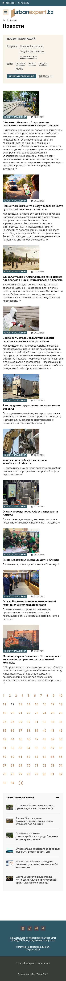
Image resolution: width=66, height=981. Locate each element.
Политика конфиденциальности (33, 947)
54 (28, 748)
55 (36, 748)
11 (4, 704)
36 (12, 730)
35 (4, 730)
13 (20, 704)
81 (52, 774)
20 (12, 713)
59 (4, 757)
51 (4, 748)
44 (12, 739)
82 (60, 774)
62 (28, 757)
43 (4, 739)
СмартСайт (42, 974)
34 (60, 722)
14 (28, 704)
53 (20, 748)
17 (52, 704)
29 (20, 722)
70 (28, 765)
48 (44, 739)
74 (60, 765)
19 (4, 713)
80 (44, 774)
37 (20, 730)
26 (60, 713)
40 (44, 730)
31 (36, 722)
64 (44, 757)
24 (44, 713)
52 (12, 748)
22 (28, 713)
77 (20, 774)
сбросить (44, 75)
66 (60, 757)
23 (36, 713)
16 (44, 704)
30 (28, 722)
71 (36, 765)
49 (52, 739)
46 (28, 739)
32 (44, 722)
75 (4, 774)
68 (12, 765)
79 (36, 774)
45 (20, 739)
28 (12, 722)
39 (36, 730)
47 (36, 739)
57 (52, 748)
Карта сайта (33, 949)
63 (36, 757)
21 (20, 713)
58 (60, 748)
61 (20, 757)
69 (20, 765)
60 (12, 757)
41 (52, 730)
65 (52, 757)
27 (4, 722)
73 (52, 765)
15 (36, 704)
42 (60, 730)
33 (52, 722)
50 (60, 739)
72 (44, 765)
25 (52, 713)
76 (12, 774)
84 (12, 783)
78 (28, 774)
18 (60, 704)
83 (4, 783)
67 (4, 765)
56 (44, 748)
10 (60, 695)
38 (28, 730)
